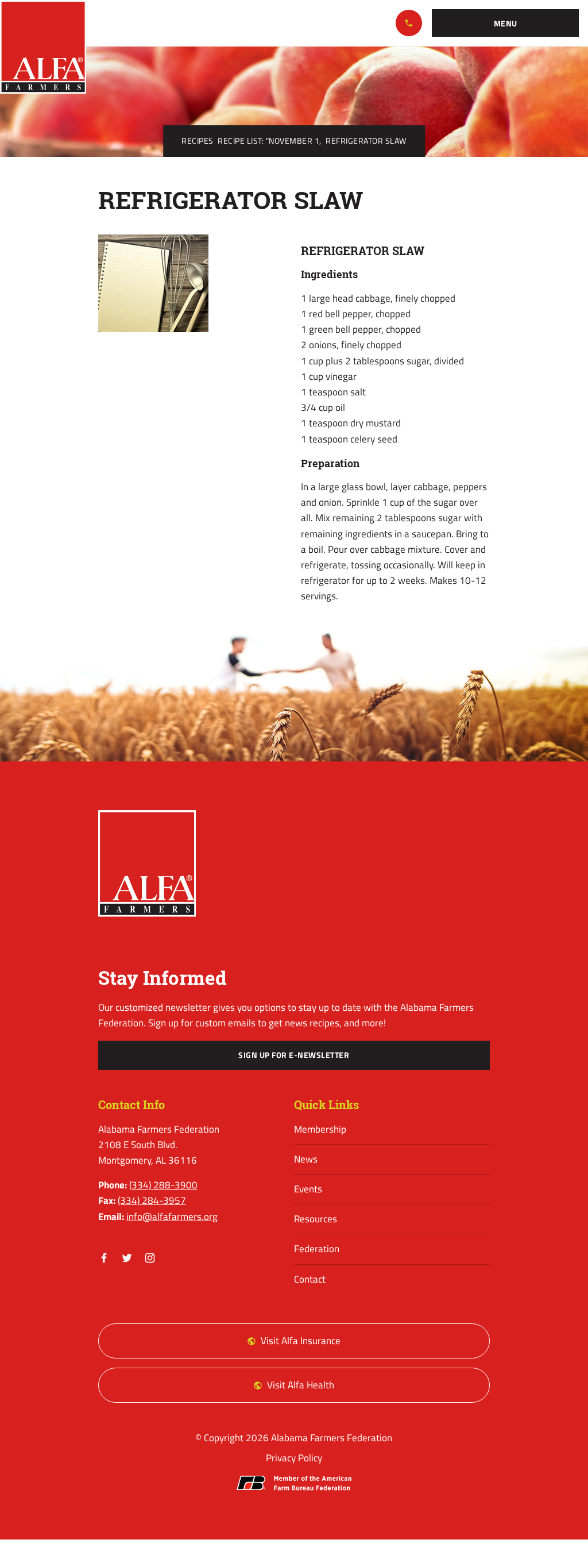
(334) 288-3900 (409, 23)
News (306, 1159)
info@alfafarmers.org (172, 1216)
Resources (315, 1218)
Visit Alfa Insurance (301, 1340)
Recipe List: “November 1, (270, 140)
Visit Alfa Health (300, 1384)
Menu (505, 23)
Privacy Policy (294, 1457)
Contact (310, 1279)
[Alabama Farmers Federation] (147, 863)
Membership (320, 1129)
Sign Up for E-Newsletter (293, 1055)
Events (308, 1188)
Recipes (197, 140)
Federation (316, 1248)
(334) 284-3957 (152, 1200)
